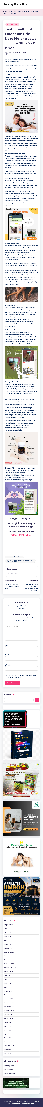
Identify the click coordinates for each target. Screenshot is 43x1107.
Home (4, 11)
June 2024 (7, 1026)
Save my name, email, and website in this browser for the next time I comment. (21, 676)
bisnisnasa (12, 569)
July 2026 (7, 929)
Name (7, 645)
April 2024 (8, 1034)
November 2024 (9, 1007)
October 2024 (9, 1011)
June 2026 (7, 932)
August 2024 (8, 1018)
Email (7, 655)
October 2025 (9, 964)
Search (7, 694)
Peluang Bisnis (9, 1066)
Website (8, 665)
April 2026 (7, 940)
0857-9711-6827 (21, 534)
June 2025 (7, 979)
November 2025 (9, 960)
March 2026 (8, 944)
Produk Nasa (8, 1070)
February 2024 (9, 1042)
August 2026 (8, 925)
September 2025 (10, 968)
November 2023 (9, 1053)
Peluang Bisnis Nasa (16, 4)
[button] (12, 573)
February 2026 (9, 948)
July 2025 (7, 975)
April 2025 (7, 987)
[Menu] (39, 4)
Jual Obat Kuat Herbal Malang (14, 557)
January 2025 (9, 999)
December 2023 (9, 1050)
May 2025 (7, 983)
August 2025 (8, 971)
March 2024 (8, 1038)
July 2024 (7, 1022)
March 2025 (8, 991)
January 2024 (9, 1046)
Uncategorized (12, 24)
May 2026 (7, 936)
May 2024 (7, 1030)
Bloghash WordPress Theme (24, 1103)
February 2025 (9, 995)
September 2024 (10, 1014)
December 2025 (9, 956)
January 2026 (9, 952)
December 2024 (9, 1003)
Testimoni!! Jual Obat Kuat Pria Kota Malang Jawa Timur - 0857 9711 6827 (19, 561)
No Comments (12, 54)
